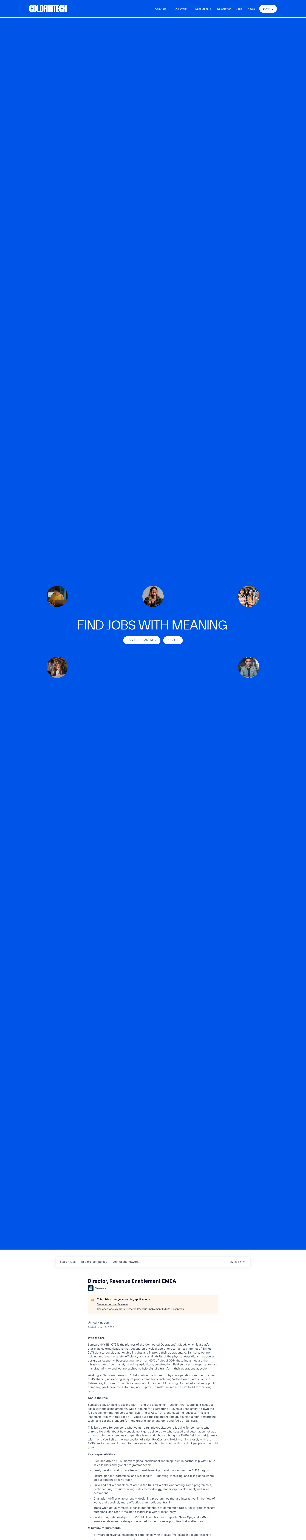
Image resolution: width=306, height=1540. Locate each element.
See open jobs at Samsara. (112, 1304)
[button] (162, 8)
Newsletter (224, 8)
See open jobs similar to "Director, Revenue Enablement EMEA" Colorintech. (141, 1308)
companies (94, 1261)
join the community (142, 640)
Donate (268, 8)
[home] (48, 8)
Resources (201, 8)
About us (160, 8)
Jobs (239, 8)
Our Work (181, 8)
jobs (68, 1261)
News (251, 8)
